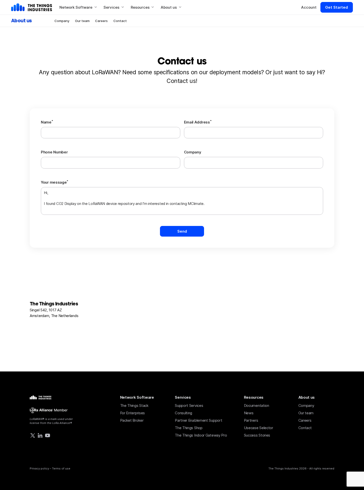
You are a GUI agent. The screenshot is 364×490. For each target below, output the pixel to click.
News (249, 413)
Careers (101, 21)
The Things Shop (189, 427)
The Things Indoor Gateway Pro (201, 435)
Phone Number (54, 152)
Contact (120, 21)
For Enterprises (132, 413)
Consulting (183, 413)
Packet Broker (132, 420)
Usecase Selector (258, 427)
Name (47, 122)
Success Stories (257, 435)
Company (61, 21)
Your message (54, 182)
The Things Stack (134, 405)
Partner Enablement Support (198, 420)
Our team (82, 21)
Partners (251, 420)
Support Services (189, 405)
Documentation (256, 405)
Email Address (198, 122)
